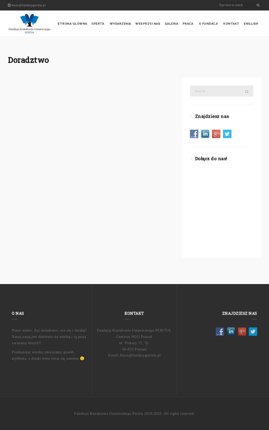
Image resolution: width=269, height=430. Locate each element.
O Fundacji (208, 23)
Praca (188, 23)
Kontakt (231, 23)
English (251, 23)
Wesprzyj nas (147, 23)
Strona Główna (72, 23)
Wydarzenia (120, 23)
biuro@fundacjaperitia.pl (28, 5)
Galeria (171, 23)
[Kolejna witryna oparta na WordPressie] (29, 24)
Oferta (97, 23)
